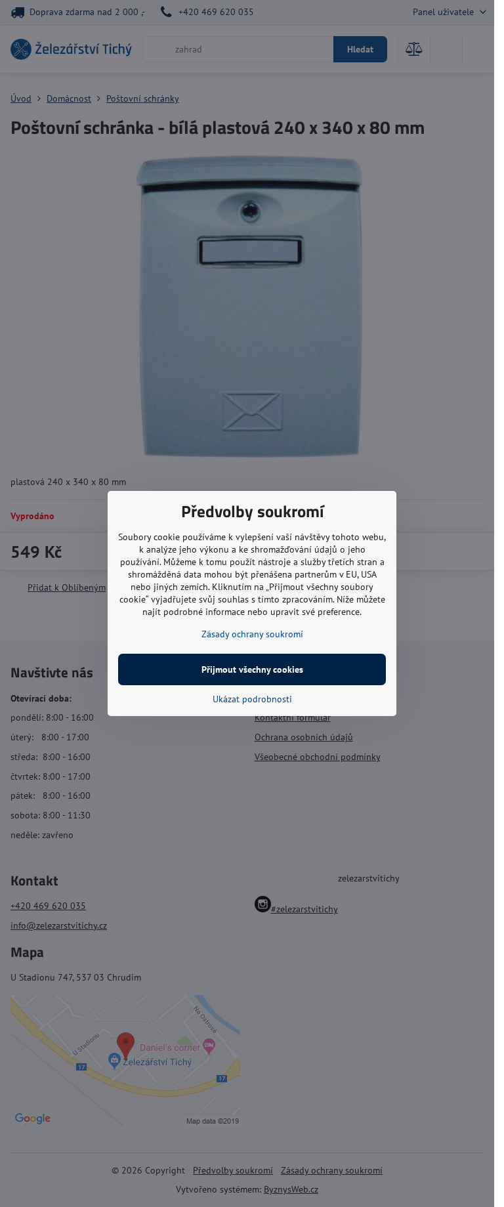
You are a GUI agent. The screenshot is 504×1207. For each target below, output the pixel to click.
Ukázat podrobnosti (252, 699)
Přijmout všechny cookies (252, 669)
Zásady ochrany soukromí (252, 634)
